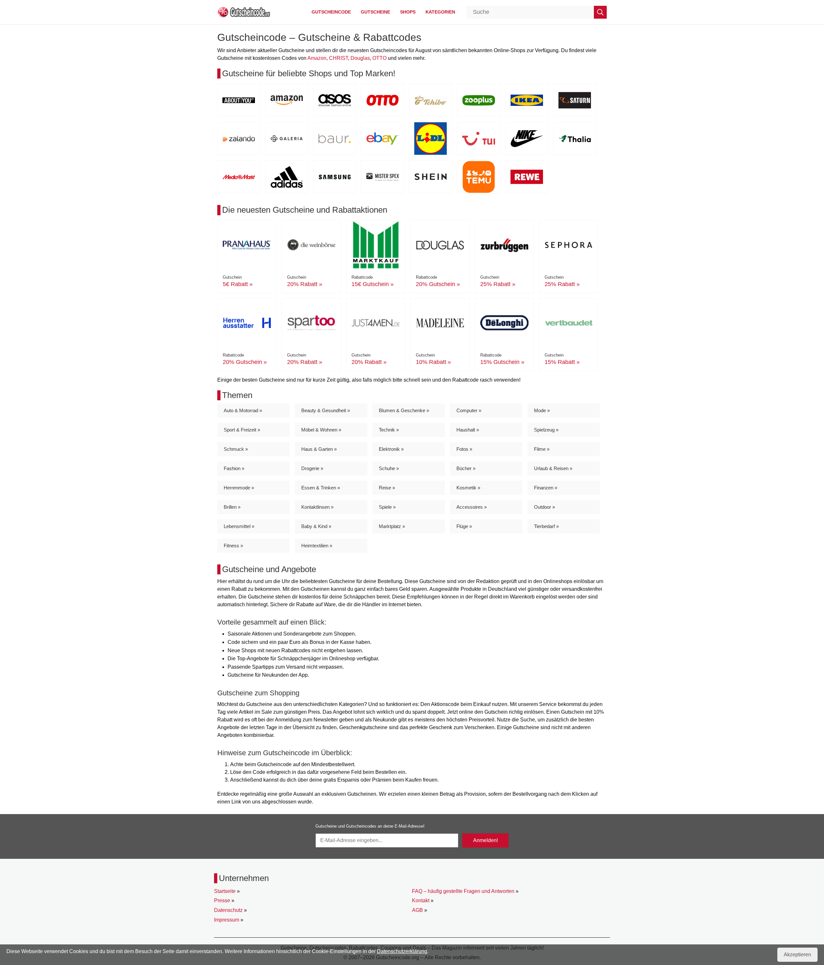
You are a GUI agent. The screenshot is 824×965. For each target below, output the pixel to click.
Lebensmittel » (239, 526)
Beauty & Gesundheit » (325, 410)
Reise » (387, 487)
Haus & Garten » (319, 449)
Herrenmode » (239, 487)
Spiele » (387, 507)
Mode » (542, 410)
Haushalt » (467, 429)
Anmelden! (485, 840)
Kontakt (420, 900)
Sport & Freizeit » (242, 429)
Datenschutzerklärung (402, 951)
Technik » (389, 429)
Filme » (541, 449)
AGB (417, 910)
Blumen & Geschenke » (404, 410)
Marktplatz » (392, 526)
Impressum (226, 920)
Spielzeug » (546, 429)
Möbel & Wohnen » (321, 429)
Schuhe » (389, 468)
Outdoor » (544, 507)
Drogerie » (312, 468)
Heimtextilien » (316, 545)
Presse (222, 900)
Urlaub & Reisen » (553, 468)
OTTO (379, 58)
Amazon (316, 58)
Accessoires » (471, 507)
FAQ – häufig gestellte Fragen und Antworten (463, 891)
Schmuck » (236, 449)
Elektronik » (391, 449)
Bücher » (465, 468)
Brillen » (232, 507)
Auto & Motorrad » (243, 410)
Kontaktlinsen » (317, 507)
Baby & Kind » (316, 526)
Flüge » (464, 526)
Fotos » (464, 449)
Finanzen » (545, 487)
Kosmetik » (468, 487)
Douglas (360, 58)
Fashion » (234, 468)
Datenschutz (228, 910)
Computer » (468, 410)
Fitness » (233, 545)
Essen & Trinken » (320, 487)
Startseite (225, 891)
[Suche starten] (600, 12)
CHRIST (338, 58)
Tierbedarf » (546, 526)
